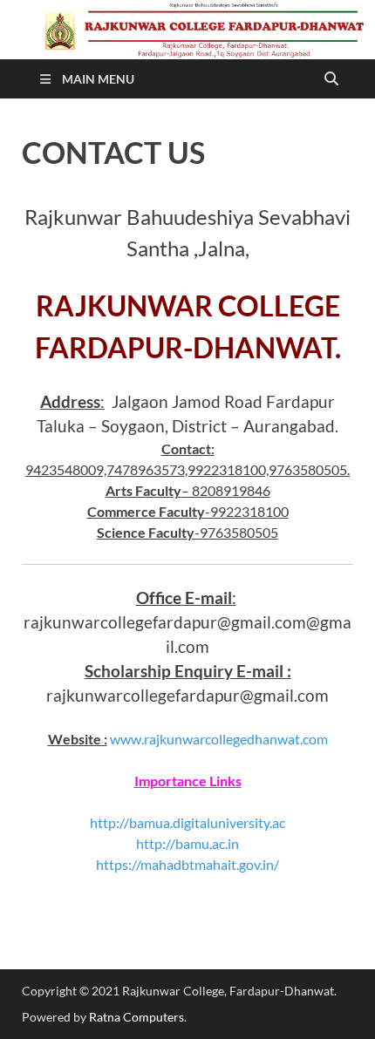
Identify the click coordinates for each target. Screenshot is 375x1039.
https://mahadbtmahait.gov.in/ (187, 864)
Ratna (104, 1016)
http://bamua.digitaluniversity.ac (187, 822)
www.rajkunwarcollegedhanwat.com (219, 738)
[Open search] (331, 79)
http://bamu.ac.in (187, 843)
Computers (153, 1016)
